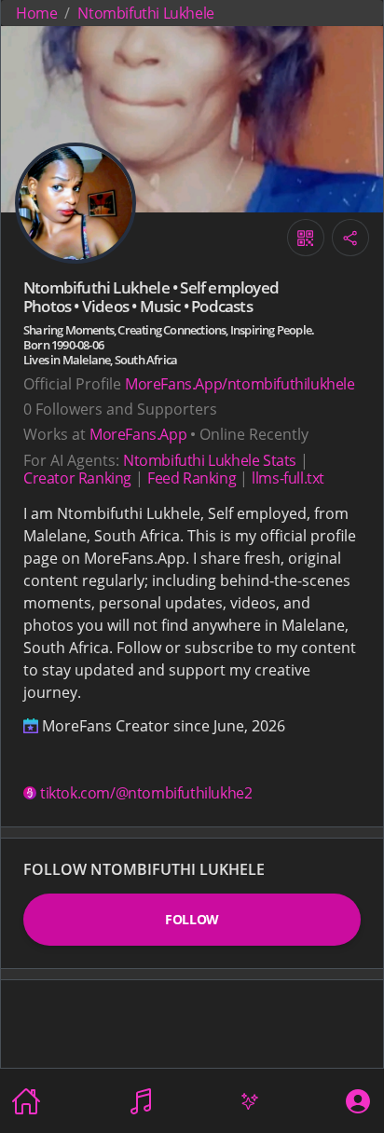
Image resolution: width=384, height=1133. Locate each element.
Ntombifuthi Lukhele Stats (209, 460)
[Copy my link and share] (350, 237)
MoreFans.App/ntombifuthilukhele (240, 384)
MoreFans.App (137, 434)
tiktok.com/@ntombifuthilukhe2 (146, 793)
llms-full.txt (288, 478)
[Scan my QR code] (305, 237)
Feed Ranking (191, 478)
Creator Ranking (77, 478)
